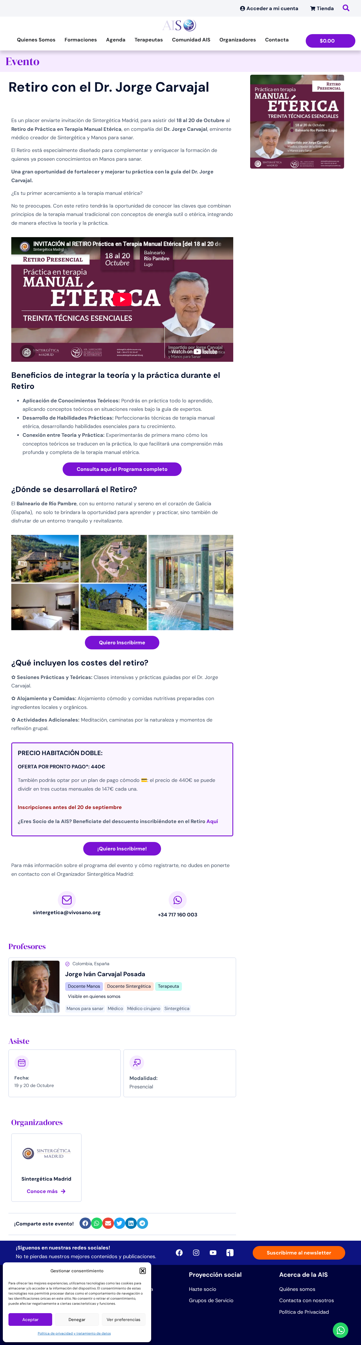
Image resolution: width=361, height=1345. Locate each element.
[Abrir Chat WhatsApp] (340, 1330)
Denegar (77, 1319)
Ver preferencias (123, 1319)
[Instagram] (196, 1253)
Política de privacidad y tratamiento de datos (74, 1333)
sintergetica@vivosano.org (67, 912)
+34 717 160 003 (177, 914)
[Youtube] (213, 1253)
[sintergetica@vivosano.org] (67, 900)
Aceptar (30, 1319)
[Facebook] (179, 1253)
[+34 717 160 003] (178, 900)
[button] (143, 1271)
